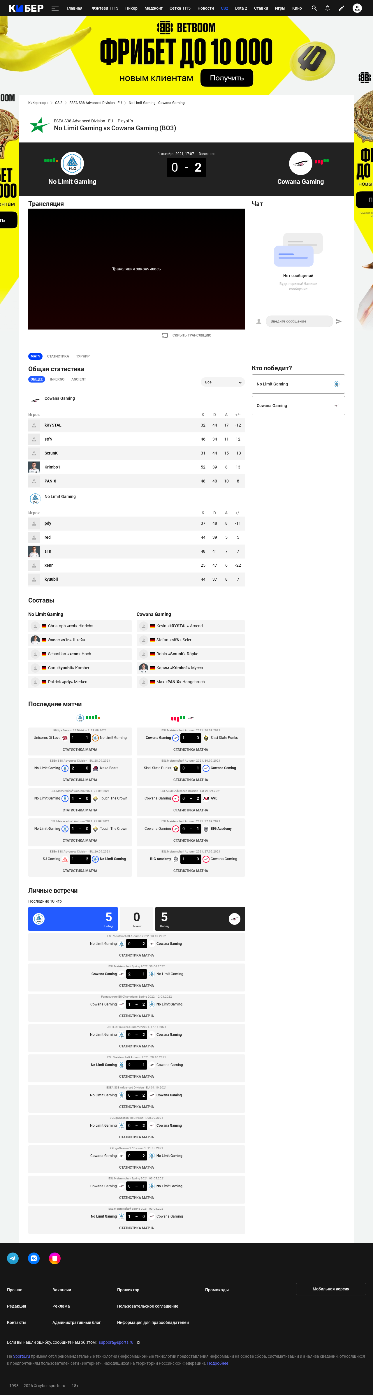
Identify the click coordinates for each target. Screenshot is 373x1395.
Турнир (83, 356)
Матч (35, 356)
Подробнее (217, 1363)
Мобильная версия (331, 1289)
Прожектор (128, 1289)
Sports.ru (21, 1356)
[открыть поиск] (314, 8)
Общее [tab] (37, 379)
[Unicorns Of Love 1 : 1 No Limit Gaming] (57, 161)
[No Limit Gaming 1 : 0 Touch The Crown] (48, 160)
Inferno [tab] (57, 379)
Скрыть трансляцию (192, 335)
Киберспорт (38, 103)
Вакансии (61, 1289)
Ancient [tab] (78, 379)
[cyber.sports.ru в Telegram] (14, 1260)
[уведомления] (328, 8)
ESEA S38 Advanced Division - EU (95, 103)
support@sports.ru (116, 1342)
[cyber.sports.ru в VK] (35, 1260)
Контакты (16, 1322)
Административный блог (76, 1322)
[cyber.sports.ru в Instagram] (56, 1260)
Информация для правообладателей (153, 1322)
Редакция (16, 1306)
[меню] (55, 8)
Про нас (14, 1289)
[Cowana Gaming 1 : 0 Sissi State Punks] (327, 160)
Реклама (61, 1306)
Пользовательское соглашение (147, 1306)
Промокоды (217, 1289)
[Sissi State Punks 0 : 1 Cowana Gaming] (324, 160)
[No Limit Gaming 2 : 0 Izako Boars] (54, 160)
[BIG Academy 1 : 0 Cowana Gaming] (316, 161)
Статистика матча (80, 750)
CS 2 (58, 103)
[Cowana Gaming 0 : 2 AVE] (322, 162)
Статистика (58, 356)
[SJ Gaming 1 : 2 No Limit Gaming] (45, 160)
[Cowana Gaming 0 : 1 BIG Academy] (319, 161)
